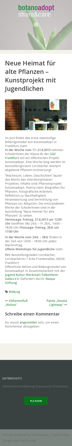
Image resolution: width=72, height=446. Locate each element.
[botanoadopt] (36, 11)
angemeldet (28, 322)
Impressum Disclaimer (52, 386)
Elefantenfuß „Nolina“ (16, 303)
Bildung (14, 292)
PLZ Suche (36, 400)
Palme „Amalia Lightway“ (56, 303)
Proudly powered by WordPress (25, 435)
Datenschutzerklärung (19, 386)
